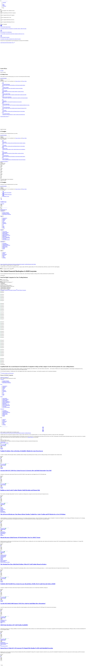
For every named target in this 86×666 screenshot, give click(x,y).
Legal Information (18, 264)
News (3, 4)
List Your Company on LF (5, 373)
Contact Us (4, 252)
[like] (1, 457)
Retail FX (1, 508)
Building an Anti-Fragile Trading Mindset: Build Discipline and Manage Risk (20, 490)
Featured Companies (5, 212)
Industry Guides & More (6, 235)
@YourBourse (2, 504)
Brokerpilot (2, 551)
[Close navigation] (1, 208)
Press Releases (2, 533)
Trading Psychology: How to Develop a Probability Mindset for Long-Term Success (21, 451)
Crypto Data (4, 238)
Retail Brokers (2, 511)
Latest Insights (4, 231)
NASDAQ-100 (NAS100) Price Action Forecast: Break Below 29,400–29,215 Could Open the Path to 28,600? (27, 583)
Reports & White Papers (4, 643)
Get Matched (3, 283)
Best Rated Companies (6, 213)
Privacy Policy (24, 81)
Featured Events (4, 414)
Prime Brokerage (3, 512)
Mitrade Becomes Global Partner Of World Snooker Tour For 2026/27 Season (20, 537)
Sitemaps (29, 264)
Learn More (2, 203)
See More (1, 70)
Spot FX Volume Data (5, 404)
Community (2, 241)
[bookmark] (1, 459)
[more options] (1, 462)
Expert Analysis (2, 561)
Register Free (5, 209)
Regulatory (4, 222)
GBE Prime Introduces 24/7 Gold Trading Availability (14, 625)
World (3, 226)
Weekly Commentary (3, 560)
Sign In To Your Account (4, 442)
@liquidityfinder (3, 529)
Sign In (1, 209)
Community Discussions (6, 245)
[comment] (0, 458)
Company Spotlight (5, 232)
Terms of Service (18, 81)
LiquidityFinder (2, 528)
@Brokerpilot (2, 552)
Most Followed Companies (6, 214)
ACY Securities (2, 444)
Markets (3, 219)
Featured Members (5, 244)
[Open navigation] (1, 11)
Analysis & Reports (5, 234)
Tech (3, 221)
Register (3, 247)
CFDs (1, 534)
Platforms (1, 535)
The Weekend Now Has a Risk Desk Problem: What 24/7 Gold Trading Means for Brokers (23, 564)
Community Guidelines (24, 264)
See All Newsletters (3, 78)
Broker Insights (4, 233)
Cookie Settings (33, 264)
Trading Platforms (3, 532)
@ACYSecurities (3, 445)
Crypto (3, 220)
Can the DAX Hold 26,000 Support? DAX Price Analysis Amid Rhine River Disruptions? (22, 603)
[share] (1, 461)
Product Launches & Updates (5, 562)
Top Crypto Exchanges (6, 239)
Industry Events (4, 413)
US (2, 225)
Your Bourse (2, 503)
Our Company (4, 254)
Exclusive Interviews (5, 402)
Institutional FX (2, 509)
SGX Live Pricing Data (6, 237)
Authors (3, 227)
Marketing (4, 255)
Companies (4, 2)
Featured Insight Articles (4, 116)
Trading (1, 448)
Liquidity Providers (3, 620)
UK (3, 224)
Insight (3, 5)
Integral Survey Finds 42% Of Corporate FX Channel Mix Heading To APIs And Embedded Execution (26, 648)
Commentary (4, 223)
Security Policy (12, 264)
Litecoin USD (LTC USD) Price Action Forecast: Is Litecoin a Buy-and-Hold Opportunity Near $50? (26, 470)
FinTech (1, 467)
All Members (4, 243)
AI (0, 506)
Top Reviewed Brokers (4, 161)
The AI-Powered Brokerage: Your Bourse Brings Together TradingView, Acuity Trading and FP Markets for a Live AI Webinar (32, 514)
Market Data (4, 403)
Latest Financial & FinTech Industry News (7, 42)
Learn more (12, 373)
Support (3, 253)
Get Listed (4, 257)
